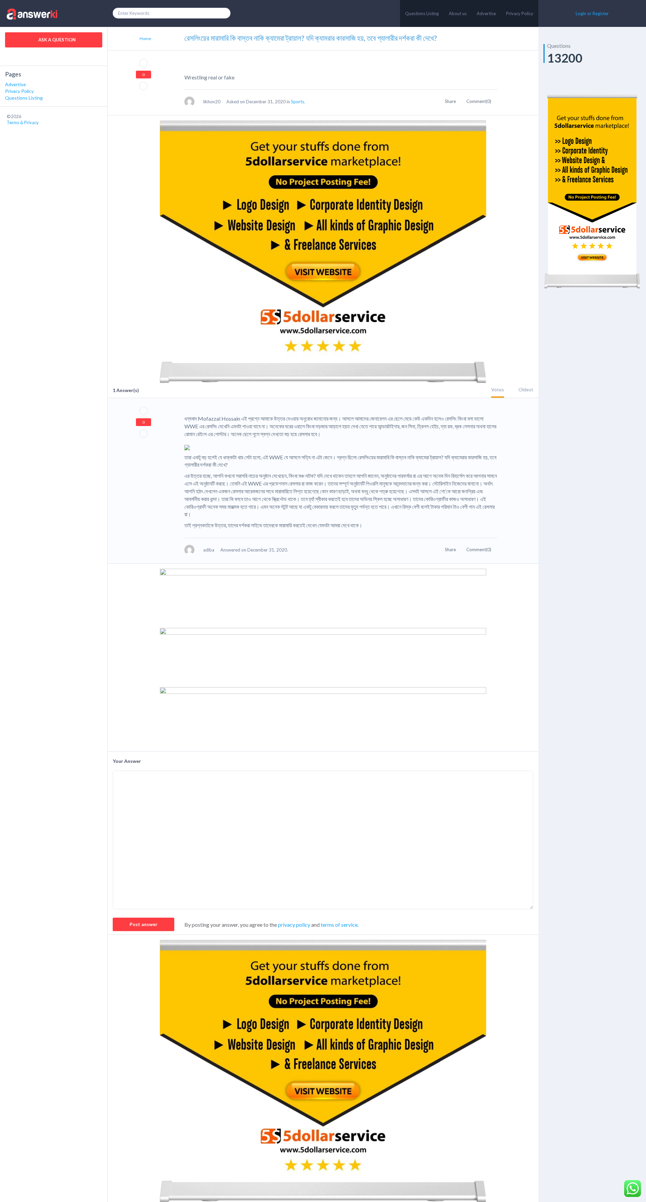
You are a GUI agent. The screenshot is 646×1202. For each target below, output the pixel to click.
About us (458, 13)
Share (451, 101)
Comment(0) (479, 101)
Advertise (486, 13)
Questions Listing (422, 13)
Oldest (525, 389)
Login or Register (592, 13)
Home (145, 38)
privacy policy (294, 924)
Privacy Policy (519, 13)
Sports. (298, 101)
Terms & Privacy (23, 122)
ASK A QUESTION (56, 39)
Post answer (143, 924)
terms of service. (340, 924)
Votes (497, 389)
